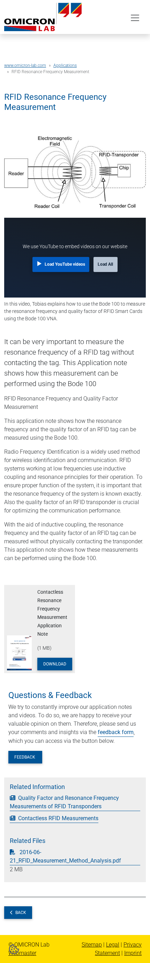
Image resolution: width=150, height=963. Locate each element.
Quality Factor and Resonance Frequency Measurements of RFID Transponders (64, 802)
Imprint (133, 953)
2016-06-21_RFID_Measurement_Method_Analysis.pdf (65, 856)
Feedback (25, 757)
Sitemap (92, 944)
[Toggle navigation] (135, 18)
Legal (112, 944)
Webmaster (22, 953)
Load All (105, 264)
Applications (65, 65)
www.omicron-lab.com (25, 65)
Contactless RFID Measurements (57, 818)
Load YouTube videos (65, 264)
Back (20, 912)
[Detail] (43, 16)
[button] (14, 948)
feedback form (116, 732)
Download (54, 664)
